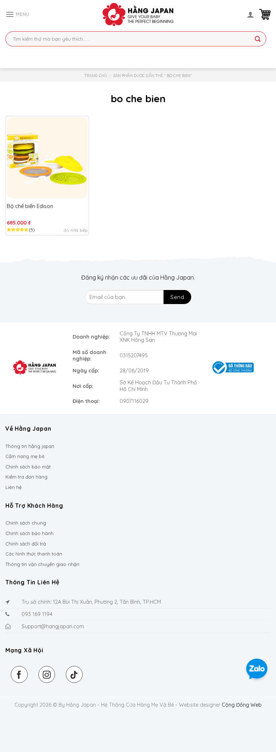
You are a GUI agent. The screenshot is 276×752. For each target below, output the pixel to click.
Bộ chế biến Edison (30, 206)
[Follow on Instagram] (46, 674)
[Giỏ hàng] (265, 14)
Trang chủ (95, 75)
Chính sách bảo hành (29, 533)
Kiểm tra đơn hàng (26, 477)
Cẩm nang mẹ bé (25, 456)
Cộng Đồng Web (242, 705)
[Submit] (258, 39)
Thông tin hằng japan (29, 446)
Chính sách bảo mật (28, 467)
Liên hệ (13, 487)
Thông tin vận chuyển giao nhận (42, 564)
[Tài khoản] (250, 14)
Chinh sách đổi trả (25, 544)
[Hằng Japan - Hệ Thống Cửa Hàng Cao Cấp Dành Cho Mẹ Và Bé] (138, 14)
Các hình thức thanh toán (33, 554)
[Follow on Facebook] (19, 674)
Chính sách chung (25, 523)
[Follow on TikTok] (74, 674)
